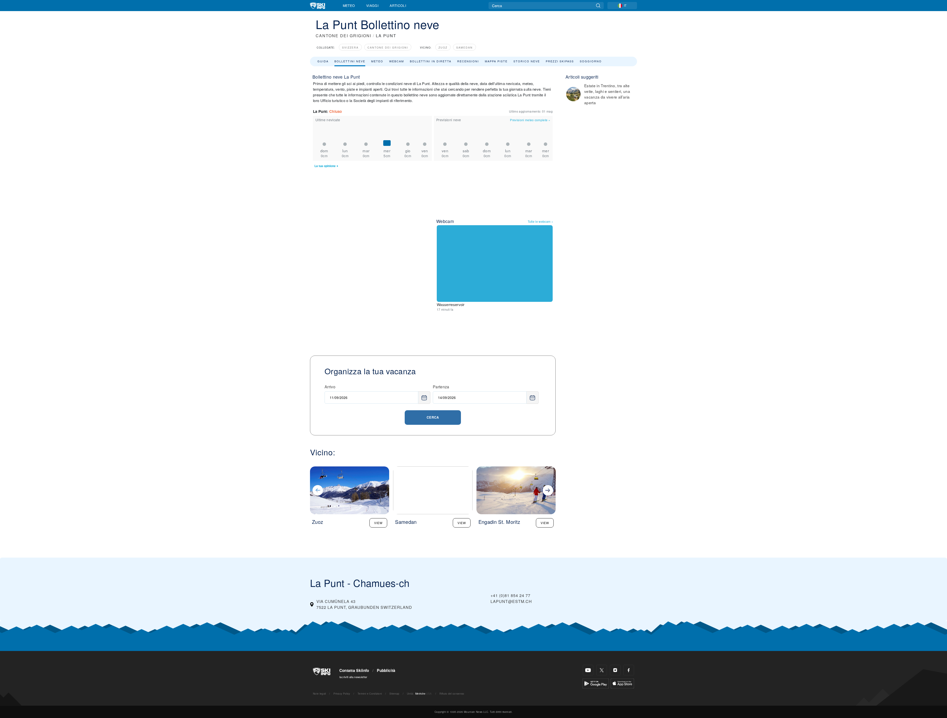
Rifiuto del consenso (451, 693)
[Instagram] (615, 670)
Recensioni (468, 61)
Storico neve (526, 61)
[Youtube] (588, 670)
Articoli (398, 5)
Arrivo (330, 387)
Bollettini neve (349, 61)
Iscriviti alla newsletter (353, 677)
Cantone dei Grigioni (387, 47)
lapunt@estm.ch (511, 601)
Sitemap (394, 693)
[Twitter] (601, 670)
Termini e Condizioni (370, 693)
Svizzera (350, 47)
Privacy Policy (341, 693)
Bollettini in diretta (430, 61)
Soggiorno (591, 61)
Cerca (433, 417)
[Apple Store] (622, 682)
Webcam (396, 61)
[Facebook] (628, 670)
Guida (322, 61)
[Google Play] (596, 682)
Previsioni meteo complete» (530, 120)
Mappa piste (496, 61)
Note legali (319, 693)
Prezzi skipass (560, 61)
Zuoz (442, 47)
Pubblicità (386, 670)
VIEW (378, 523)
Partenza (441, 387)
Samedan (464, 47)
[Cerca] (598, 5)
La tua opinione (325, 166)
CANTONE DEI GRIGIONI (343, 35)
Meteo (349, 5)
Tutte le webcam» (540, 221)
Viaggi (372, 5)
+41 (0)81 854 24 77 (510, 595)
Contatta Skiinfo (354, 670)
